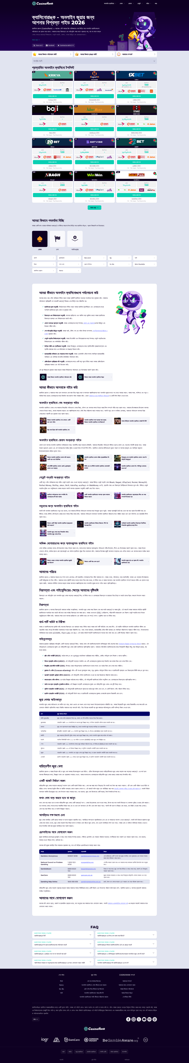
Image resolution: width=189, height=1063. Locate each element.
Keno (61, 985)
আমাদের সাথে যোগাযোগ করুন (127, 985)
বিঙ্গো (61, 981)
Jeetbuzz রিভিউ (94, 133)
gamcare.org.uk (86, 875)
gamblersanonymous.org (90, 856)
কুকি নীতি (94, 1060)
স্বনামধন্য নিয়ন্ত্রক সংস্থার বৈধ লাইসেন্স (130, 644)
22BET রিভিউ (137, 166)
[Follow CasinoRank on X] (139, 1019)
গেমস (121, 3)
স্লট (61, 993)
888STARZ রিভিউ (136, 133)
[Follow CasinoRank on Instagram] (133, 1019)
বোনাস (130, 3)
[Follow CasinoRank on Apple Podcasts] (155, 1019)
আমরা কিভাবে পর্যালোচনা (127, 989)
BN (35, 1019)
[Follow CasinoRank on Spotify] (149, 1019)
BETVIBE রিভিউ (94, 166)
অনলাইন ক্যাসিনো (109, 3)
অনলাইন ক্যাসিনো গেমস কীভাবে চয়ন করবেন (94, 985)
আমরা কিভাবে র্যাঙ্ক (127, 993)
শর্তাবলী (61, 1060)
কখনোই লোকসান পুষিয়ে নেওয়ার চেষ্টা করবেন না (127, 788)
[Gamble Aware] (121, 1040)
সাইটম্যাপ (127, 1060)
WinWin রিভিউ (94, 199)
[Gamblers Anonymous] (56, 1040)
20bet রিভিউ (52, 166)
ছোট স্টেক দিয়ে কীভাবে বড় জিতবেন (94, 989)
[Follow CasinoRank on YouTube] (144, 1019)
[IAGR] (45, 1040)
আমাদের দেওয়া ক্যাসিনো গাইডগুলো (99, 396)
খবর (156, 3)
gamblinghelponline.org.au (91, 882)
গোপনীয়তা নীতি (127, 997)
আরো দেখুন (93, 207)
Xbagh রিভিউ (52, 199)
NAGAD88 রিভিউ (94, 100)
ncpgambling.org (87, 862)
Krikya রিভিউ (52, 100)
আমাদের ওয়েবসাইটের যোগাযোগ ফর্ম (118, 903)
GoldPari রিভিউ (136, 199)
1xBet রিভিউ (136, 100)
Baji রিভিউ (52, 133)
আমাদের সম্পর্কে (127, 981)
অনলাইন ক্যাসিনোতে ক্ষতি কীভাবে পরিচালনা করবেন (94, 997)
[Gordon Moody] (91, 1040)
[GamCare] (72, 1040)
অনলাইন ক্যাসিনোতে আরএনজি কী (94, 993)
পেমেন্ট (139, 3)
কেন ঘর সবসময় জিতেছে (94, 981)
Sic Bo (61, 989)
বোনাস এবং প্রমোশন (89, 323)
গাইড (147, 3)
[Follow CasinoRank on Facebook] (128, 1019)
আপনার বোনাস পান (52, 96)
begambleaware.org (88, 869)
